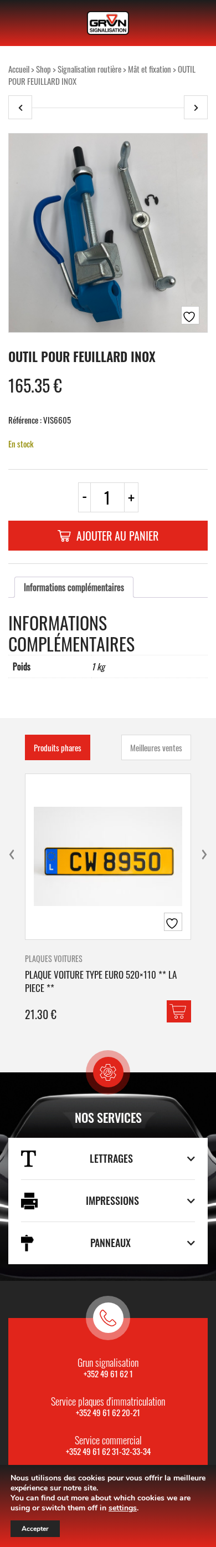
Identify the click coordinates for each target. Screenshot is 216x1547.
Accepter (35, 1528)
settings (123, 1508)
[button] (179, 1011)
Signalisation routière (89, 69)
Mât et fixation (149, 69)
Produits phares (57, 747)
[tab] (73, 587)
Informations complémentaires (74, 587)
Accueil (18, 69)
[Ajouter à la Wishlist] (190, 315)
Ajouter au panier (117, 535)
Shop (43, 69)
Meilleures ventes (156, 747)
